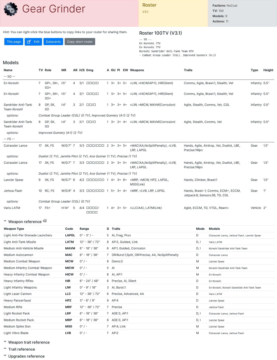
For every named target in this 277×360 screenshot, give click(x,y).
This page (14, 41)
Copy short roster (80, 41)
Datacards (53, 41)
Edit (37, 41)
